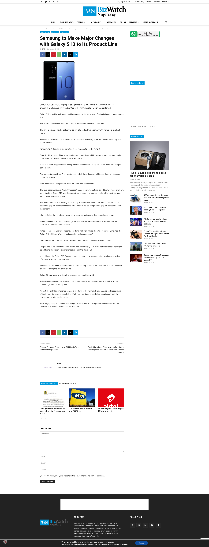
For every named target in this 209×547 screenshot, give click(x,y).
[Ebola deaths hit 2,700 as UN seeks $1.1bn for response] (136, 210)
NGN (144, 126)
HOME (53, 22)
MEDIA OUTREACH (150, 22)
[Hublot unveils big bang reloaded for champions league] (149, 155)
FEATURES (81, 22)
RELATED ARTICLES (48, 383)
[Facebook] (42, 1)
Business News (51, 29)
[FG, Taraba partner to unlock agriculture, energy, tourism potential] (136, 222)
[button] (166, 22)
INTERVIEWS (111, 22)
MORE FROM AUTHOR (67, 383)
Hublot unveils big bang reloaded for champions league (148, 174)
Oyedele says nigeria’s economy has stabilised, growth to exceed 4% (156, 257)
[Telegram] (75, 54)
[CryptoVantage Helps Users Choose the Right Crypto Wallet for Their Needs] (136, 234)
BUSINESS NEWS (67, 22)
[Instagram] (46, 1)
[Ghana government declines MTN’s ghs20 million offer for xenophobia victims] (53, 397)
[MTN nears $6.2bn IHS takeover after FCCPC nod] (82, 397)
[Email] (70, 54)
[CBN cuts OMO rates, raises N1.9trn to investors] (136, 246)
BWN (43, 49)
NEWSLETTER (64, 32)
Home (42, 29)
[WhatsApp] (59, 54)
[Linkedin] (50, 1)
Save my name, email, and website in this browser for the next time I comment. (73, 476)
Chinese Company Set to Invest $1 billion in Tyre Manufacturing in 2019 (59, 348)
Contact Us (165, 2)
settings (125, 544)
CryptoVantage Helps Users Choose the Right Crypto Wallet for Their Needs (156, 233)
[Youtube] (58, 1)
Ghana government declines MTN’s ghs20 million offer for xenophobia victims (52, 411)
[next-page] (45, 418)
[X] (54, 1)
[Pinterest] (53, 54)
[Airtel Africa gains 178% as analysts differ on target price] (111, 397)
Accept (141, 543)
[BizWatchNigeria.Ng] (104, 11)
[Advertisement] (82, 315)
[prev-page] (41, 418)
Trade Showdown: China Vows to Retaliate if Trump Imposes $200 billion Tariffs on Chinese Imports (105, 349)
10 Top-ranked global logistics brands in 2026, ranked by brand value (156, 197)
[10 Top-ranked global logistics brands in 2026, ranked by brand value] (135, 198)
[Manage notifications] (5, 542)
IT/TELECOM (63, 29)
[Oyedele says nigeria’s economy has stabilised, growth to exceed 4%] (136, 258)
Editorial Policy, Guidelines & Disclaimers (147, 2)
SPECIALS (133, 22)
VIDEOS (123, 22)
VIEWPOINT (96, 22)
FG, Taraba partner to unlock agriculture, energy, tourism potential (155, 221)
